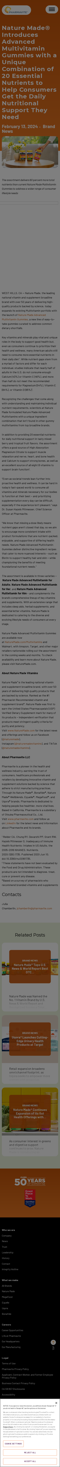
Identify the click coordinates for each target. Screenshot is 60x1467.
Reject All (30, 1452)
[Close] (56, 1403)
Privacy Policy (8, 1427)
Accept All (30, 1461)
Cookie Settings (13, 1443)
